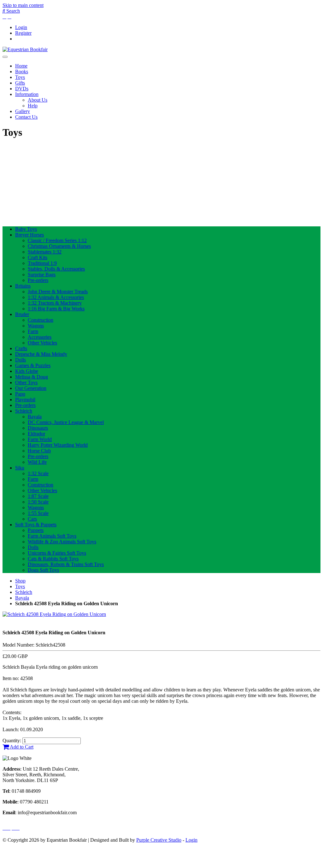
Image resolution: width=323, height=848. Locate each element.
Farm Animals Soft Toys (52, 536)
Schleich (23, 411)
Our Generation (30, 388)
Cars (32, 519)
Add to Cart (21, 746)
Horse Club (39, 450)
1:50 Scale (38, 502)
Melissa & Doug (31, 376)
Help (33, 105)
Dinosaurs (38, 428)
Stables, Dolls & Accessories (56, 269)
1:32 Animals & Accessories (56, 297)
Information (26, 94)
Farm (33, 331)
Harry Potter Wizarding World (58, 445)
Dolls (20, 359)
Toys (20, 77)
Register (23, 33)
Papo (20, 394)
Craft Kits (37, 257)
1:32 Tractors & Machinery (55, 303)
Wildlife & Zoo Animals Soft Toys (62, 541)
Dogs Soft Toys (43, 570)
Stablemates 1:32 (45, 251)
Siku (19, 467)
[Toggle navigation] (5, 57)
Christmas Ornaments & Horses (59, 246)
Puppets (36, 530)
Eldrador (36, 433)
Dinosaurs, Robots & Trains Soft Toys (66, 564)
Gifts (20, 83)
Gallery (22, 111)
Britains (23, 286)
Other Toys (26, 382)
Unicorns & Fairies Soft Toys (57, 553)
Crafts (21, 348)
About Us (37, 100)
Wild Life (37, 462)
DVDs (21, 88)
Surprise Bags (42, 274)
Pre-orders (38, 280)
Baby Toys (26, 229)
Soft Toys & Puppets (35, 524)
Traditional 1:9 (42, 263)
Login (21, 27)
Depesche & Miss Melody (41, 354)
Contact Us (26, 117)
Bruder (22, 314)
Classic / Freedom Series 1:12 (57, 240)
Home (21, 66)
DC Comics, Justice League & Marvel (66, 422)
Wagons (36, 325)
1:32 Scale (38, 473)
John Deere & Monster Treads (58, 291)
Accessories (39, 337)
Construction (40, 320)
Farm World (40, 439)
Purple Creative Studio (158, 840)
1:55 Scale (38, 513)
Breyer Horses (29, 234)
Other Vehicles (42, 342)
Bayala (35, 416)
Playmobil (25, 399)
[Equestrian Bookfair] (25, 49)
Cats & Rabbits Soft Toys (53, 558)
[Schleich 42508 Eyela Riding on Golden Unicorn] (54, 614)
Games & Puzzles (32, 365)
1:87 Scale (38, 496)
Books (21, 71)
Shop (20, 580)
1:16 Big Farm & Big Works (56, 308)
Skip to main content (23, 5)
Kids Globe (26, 371)
